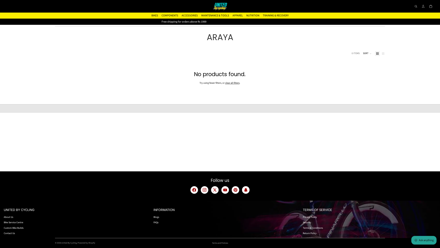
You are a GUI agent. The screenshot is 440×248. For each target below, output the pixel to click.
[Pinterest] (235, 190)
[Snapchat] (246, 190)
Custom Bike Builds (14, 228)
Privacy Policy (310, 217)
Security (307, 222)
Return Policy (310, 233)
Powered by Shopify (86, 242)
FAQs (155, 222)
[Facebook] (194, 190)
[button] (367, 53)
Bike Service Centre (13, 222)
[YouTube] (225, 190)
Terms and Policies (220, 243)
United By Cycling (69, 242)
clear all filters (232, 83)
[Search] (416, 6)
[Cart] (430, 6)
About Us (8, 217)
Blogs (156, 217)
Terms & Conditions (313, 228)
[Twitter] (215, 190)
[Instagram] (204, 190)
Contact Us (9, 233)
